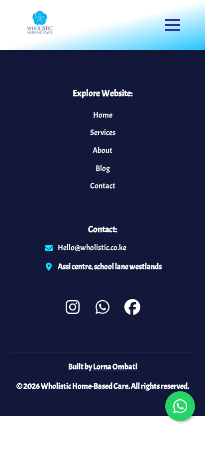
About (102, 150)
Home (102, 115)
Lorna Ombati (115, 367)
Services (102, 133)
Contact (102, 186)
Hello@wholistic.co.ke (92, 248)
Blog (103, 168)
